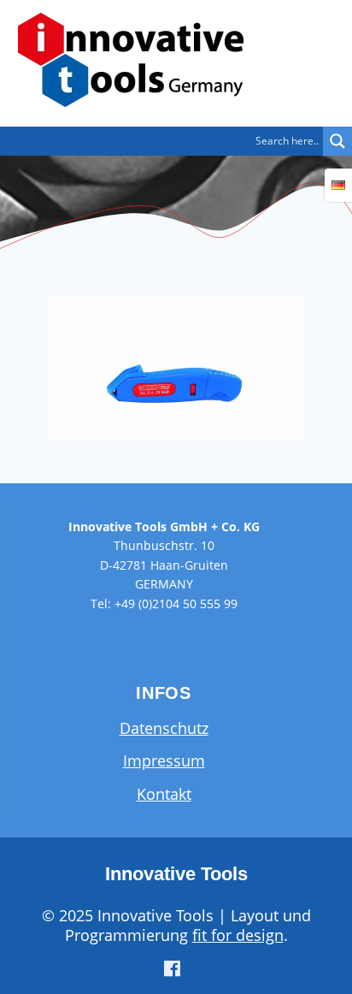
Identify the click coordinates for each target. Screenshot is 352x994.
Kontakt (164, 794)
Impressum (164, 760)
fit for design (238, 935)
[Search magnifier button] (337, 141)
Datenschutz (164, 728)
